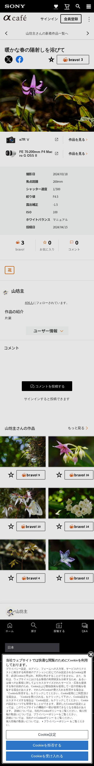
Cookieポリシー (45, 717)
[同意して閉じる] (90, 654)
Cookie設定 (47, 734)
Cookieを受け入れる (47, 756)
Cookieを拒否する (47, 745)
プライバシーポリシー (56, 721)
